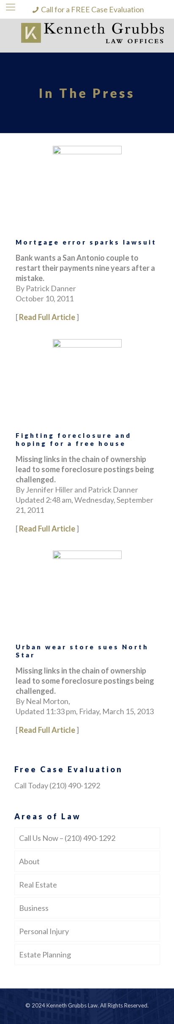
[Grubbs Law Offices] (87, 35)
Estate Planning (45, 954)
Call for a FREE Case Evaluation (92, 9)
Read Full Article (47, 317)
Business (34, 908)
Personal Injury (44, 931)
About (29, 861)
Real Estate (38, 884)
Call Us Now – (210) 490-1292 (67, 838)
